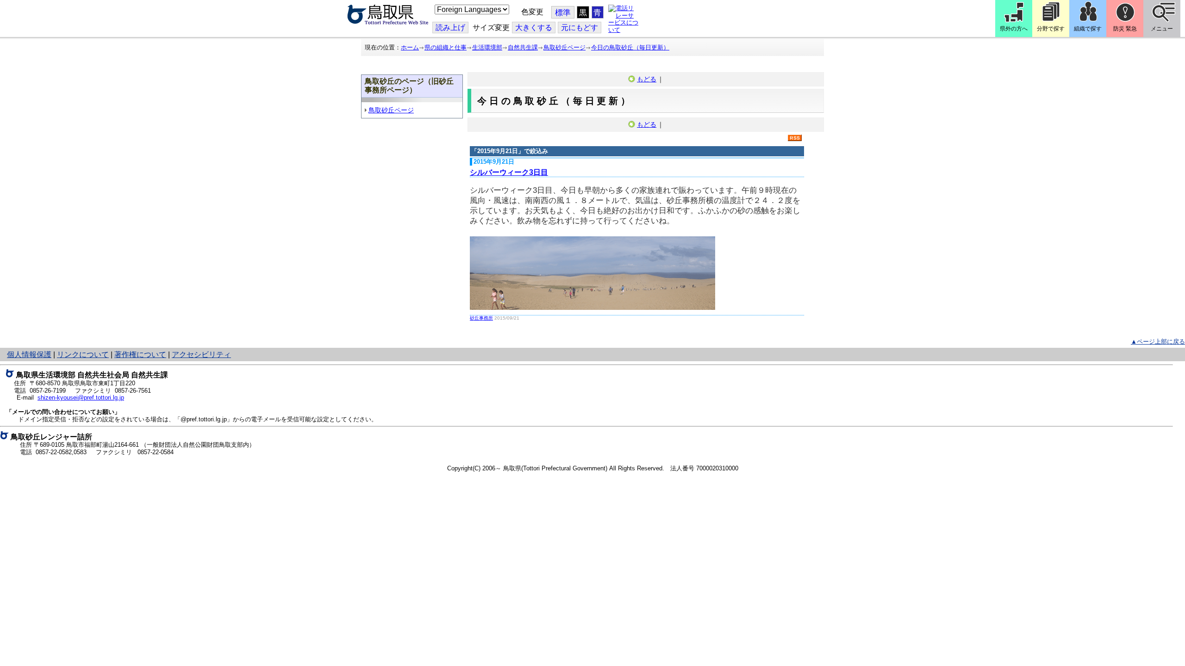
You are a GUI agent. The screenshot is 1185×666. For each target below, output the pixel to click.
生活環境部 (487, 47)
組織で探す (1088, 28)
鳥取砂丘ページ (564, 47)
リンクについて (83, 354)
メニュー (1162, 28)
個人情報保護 (29, 354)
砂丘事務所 (481, 318)
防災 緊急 (1125, 28)
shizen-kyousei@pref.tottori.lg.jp (80, 397)
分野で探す (1051, 28)
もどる (646, 79)
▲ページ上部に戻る (1158, 341)
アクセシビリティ (201, 354)
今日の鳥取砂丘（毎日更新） (630, 47)
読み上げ (450, 27)
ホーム (410, 47)
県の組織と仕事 (445, 47)
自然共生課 (523, 47)
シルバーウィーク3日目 (509, 172)
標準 (563, 12)
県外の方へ (1014, 28)
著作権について (140, 354)
